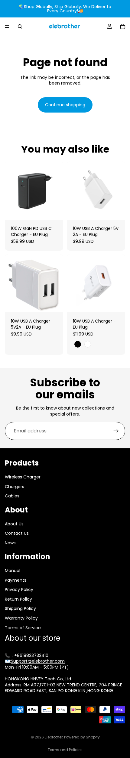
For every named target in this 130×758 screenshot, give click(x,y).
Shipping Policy (20, 609)
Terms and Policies (65, 749)
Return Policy (18, 599)
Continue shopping (65, 105)
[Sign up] (116, 431)
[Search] (20, 26)
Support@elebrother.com (38, 661)
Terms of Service (23, 628)
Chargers (14, 487)
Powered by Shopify (82, 737)
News (10, 543)
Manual (12, 571)
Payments (15, 580)
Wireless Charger (23, 477)
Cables (12, 496)
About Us (14, 524)
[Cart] (122, 26)
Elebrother (54, 737)
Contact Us (17, 534)
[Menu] (7, 26)
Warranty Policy (21, 618)
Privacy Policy (19, 590)
